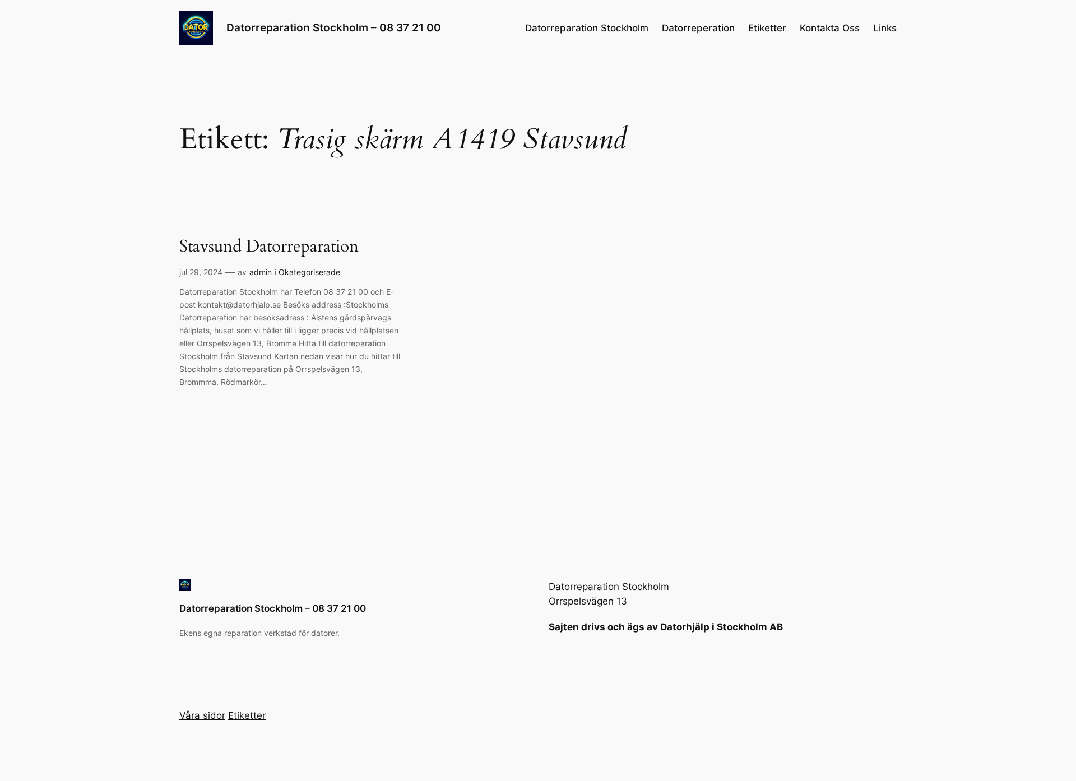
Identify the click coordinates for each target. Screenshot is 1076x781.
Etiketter (767, 28)
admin (260, 272)
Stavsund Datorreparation (269, 247)
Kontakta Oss (830, 28)
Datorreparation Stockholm (586, 28)
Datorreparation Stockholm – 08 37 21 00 (333, 27)
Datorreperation (698, 28)
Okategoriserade (309, 272)
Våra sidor (202, 715)
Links (885, 28)
